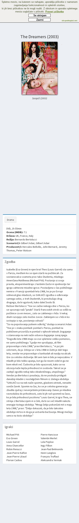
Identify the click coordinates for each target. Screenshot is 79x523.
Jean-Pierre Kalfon (16, 452)
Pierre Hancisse (49, 434)
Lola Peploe (47, 442)
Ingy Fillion (46, 445)
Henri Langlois (48, 452)
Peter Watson (23, 250)
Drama (10, 219)
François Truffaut (50, 456)
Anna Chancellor (15, 445)
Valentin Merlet (49, 438)
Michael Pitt (12, 434)
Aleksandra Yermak (51, 460)
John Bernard (49, 246)
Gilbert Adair (28, 243)
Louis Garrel (12, 442)
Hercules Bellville (31, 246)
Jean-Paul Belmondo (52, 449)
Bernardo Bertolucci (26, 239)
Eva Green (12, 438)
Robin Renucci (14, 449)
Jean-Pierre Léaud (16, 456)
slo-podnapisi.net (69, 21)
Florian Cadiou (14, 460)
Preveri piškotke (54, 11)
